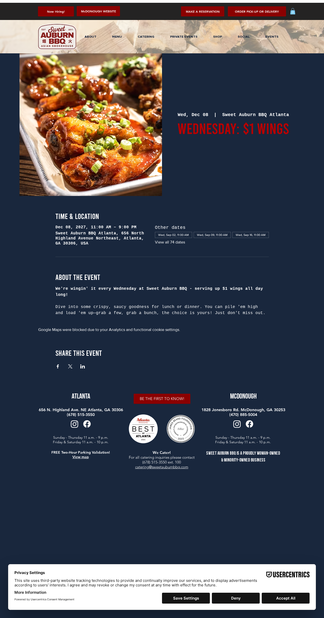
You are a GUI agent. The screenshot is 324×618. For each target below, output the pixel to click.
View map (80, 457)
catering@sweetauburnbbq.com (161, 467)
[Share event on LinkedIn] (82, 366)
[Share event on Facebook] (57, 366)
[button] (257, 11)
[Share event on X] (70, 366)
